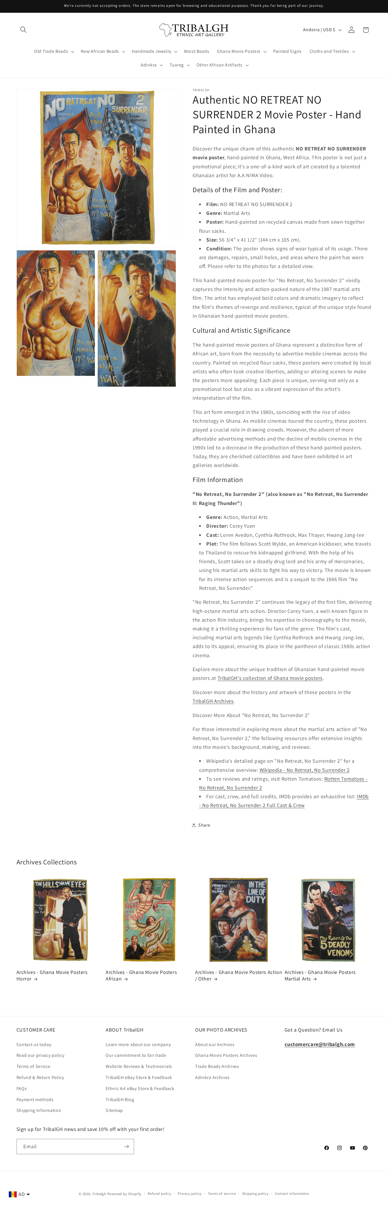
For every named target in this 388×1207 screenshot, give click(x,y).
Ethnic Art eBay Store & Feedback (140, 1088)
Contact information (292, 1193)
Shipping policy (255, 1193)
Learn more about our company (138, 1044)
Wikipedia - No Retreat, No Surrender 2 (305, 769)
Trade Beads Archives (217, 1066)
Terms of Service (33, 1066)
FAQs (21, 1088)
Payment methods (35, 1100)
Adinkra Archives (212, 1077)
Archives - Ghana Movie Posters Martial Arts (320, 975)
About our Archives (214, 1044)
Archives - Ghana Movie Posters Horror (51, 975)
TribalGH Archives (213, 700)
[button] (23, 30)
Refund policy (159, 1193)
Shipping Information (38, 1110)
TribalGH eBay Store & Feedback (139, 1077)
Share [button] (204, 825)
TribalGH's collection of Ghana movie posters (270, 677)
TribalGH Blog (120, 1100)
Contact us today (33, 1044)
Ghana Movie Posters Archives (226, 1056)
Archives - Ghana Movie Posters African (141, 975)
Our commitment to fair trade (136, 1056)
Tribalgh (99, 1193)
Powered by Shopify (124, 1193)
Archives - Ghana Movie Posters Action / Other (238, 975)
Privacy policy (190, 1193)
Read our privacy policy (40, 1056)
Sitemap (114, 1110)
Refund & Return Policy (40, 1077)
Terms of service (221, 1193)
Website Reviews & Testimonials (139, 1066)
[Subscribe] (126, 1146)
